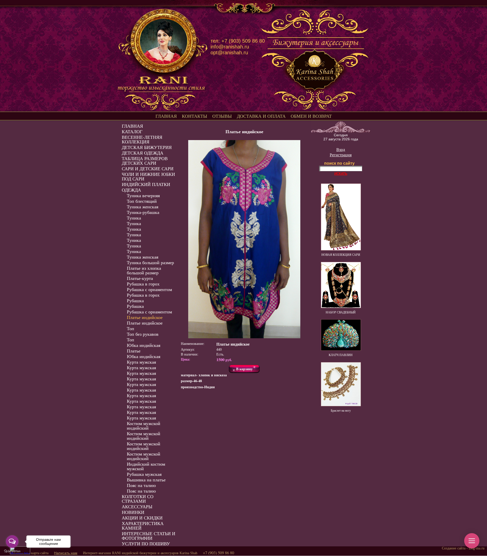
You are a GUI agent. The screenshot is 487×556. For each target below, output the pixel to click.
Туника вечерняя (143, 195)
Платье (134, 351)
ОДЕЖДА (131, 190)
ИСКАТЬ (340, 174)
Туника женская (142, 207)
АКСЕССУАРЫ (137, 506)
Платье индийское (145, 317)
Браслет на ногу (341, 410)
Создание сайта (453, 548)
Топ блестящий (142, 201)
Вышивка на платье (146, 480)
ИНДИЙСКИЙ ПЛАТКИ (146, 184)
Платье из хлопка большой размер (144, 270)
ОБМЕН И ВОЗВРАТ (311, 116)
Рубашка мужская (144, 474)
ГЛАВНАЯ (166, 116)
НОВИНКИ (133, 512)
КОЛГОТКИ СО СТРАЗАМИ (137, 498)
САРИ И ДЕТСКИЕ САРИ (147, 168)
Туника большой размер (150, 262)
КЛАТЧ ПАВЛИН (341, 355)
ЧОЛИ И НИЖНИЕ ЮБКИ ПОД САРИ (148, 176)
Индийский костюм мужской (146, 466)
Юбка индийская (143, 345)
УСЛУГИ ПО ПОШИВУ (146, 544)
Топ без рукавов (143, 334)
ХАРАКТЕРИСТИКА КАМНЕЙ (143, 525)
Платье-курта (140, 278)
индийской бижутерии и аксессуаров (150, 553)
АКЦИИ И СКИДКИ (142, 518)
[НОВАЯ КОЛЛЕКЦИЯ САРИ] (341, 249)
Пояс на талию (141, 485)
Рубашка (135, 300)
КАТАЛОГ (132, 131)
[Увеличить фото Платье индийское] (244, 239)
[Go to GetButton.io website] (12, 551)
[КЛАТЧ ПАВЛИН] (341, 349)
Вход (340, 149)
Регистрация (341, 154)
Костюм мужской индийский (143, 425)
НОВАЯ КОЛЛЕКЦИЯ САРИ (340, 254)
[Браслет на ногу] (341, 405)
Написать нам (65, 553)
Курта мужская (141, 362)
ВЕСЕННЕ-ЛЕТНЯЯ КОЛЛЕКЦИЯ (142, 139)
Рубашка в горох (143, 284)
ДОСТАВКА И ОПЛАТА (261, 116)
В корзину (244, 369)
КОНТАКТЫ (194, 116)
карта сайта (39, 553)
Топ (130, 328)
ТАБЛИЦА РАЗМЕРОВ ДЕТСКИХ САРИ (145, 160)
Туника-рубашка (143, 212)
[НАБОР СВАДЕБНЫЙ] (341, 307)
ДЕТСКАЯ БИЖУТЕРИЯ (147, 147)
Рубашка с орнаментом (149, 289)
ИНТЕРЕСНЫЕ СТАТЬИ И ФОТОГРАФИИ (148, 535)
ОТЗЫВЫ (222, 116)
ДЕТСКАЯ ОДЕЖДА (142, 153)
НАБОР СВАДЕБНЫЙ (341, 312)
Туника (134, 218)
